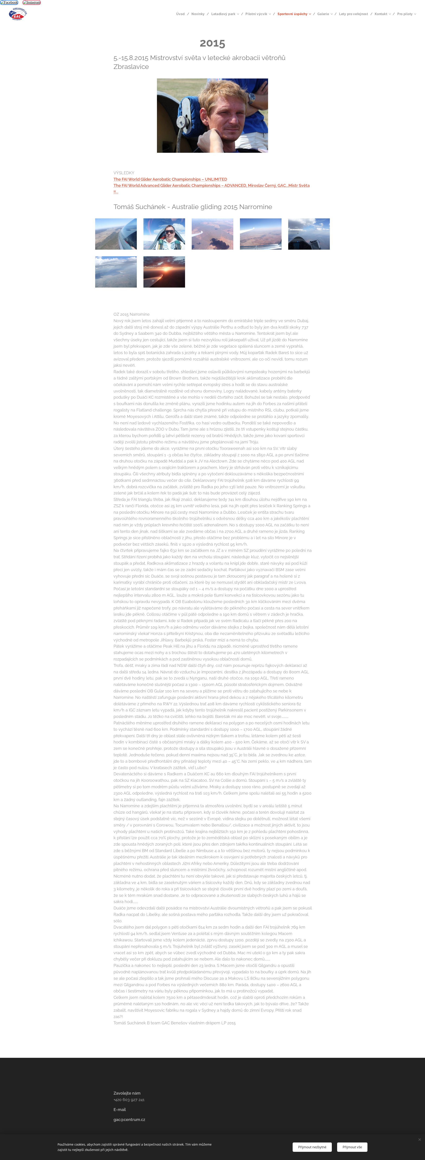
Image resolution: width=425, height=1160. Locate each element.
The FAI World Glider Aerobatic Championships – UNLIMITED (170, 179)
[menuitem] (182, 14)
